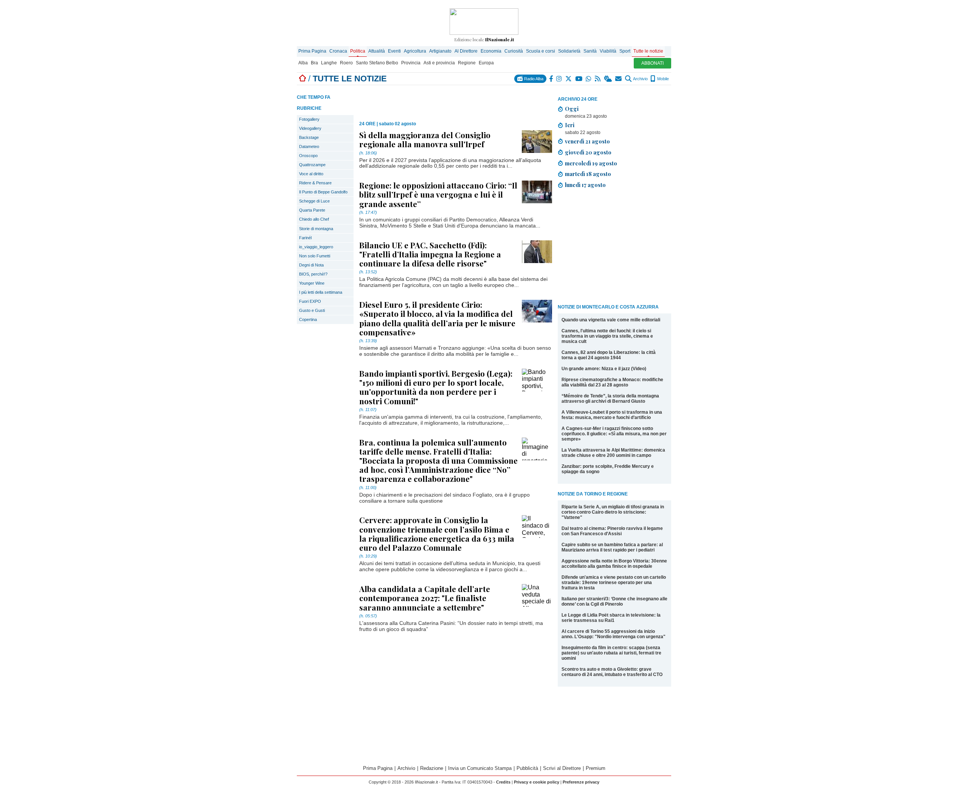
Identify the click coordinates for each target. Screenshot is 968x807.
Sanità (590, 51)
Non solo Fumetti (314, 256)
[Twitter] (568, 78)
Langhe (329, 62)
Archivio (640, 78)
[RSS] (598, 78)
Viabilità (608, 51)
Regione (467, 62)
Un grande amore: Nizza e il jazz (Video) (604, 368)
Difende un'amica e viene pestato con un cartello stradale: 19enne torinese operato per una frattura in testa (614, 582)
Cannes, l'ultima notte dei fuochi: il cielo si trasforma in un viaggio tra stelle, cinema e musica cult (607, 336)
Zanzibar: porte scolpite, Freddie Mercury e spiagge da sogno (608, 469)
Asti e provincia (439, 62)
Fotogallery (309, 119)
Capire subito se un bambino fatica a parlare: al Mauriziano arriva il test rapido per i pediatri (612, 547)
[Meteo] (608, 78)
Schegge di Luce (314, 201)
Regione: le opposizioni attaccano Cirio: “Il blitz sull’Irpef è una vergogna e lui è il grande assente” (438, 194)
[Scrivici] (618, 78)
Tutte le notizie (648, 51)
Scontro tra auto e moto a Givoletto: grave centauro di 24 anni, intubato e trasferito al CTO (612, 672)
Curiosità (513, 51)
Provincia (410, 62)
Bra (314, 62)
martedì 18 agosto (588, 174)
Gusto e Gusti (312, 310)
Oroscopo (308, 155)
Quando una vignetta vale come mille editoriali (611, 319)
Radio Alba (533, 78)
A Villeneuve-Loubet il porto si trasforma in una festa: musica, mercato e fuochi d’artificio (612, 415)
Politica (357, 51)
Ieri (569, 125)
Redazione (431, 768)
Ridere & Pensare (315, 183)
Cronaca (338, 51)
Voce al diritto (311, 173)
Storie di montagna (316, 228)
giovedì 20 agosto (588, 152)
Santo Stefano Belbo (377, 62)
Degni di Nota (311, 265)
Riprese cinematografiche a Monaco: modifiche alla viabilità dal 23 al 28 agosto (612, 382)
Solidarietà (569, 51)
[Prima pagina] (302, 78)
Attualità (376, 51)
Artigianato (440, 51)
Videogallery (310, 128)
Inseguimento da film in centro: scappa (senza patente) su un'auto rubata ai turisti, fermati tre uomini (611, 653)
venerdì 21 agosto (587, 141)
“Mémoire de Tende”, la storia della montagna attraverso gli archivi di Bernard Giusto (610, 398)
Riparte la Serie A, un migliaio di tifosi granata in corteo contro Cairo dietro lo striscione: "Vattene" (613, 512)
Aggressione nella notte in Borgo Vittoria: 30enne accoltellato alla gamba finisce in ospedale (614, 563)
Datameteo (309, 146)
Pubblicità (527, 768)
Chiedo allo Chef (314, 219)
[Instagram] (559, 78)
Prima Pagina (312, 51)
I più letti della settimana (320, 292)
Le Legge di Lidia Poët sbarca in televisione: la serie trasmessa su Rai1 (611, 617)
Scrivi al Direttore (562, 768)
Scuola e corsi (540, 51)
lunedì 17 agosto (585, 185)
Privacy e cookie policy (536, 782)
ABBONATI (652, 63)
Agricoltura (415, 51)
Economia (491, 51)
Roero (346, 62)
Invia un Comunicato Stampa (480, 768)
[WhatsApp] (589, 78)
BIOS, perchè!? (313, 274)
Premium (595, 768)
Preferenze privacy (581, 782)
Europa (486, 62)
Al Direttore (466, 51)
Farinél (305, 237)
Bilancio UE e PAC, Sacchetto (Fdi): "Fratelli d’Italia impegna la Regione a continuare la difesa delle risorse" (430, 254)
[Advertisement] (614, 247)
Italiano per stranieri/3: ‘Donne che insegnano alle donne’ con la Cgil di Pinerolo (614, 601)
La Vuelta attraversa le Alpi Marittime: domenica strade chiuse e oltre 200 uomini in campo (613, 452)
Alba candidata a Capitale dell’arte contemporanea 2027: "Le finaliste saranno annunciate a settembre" (424, 597)
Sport (624, 51)
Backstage (309, 137)
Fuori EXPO (310, 301)
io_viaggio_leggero (316, 247)
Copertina (308, 319)
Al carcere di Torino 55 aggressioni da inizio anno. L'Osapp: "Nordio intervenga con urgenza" (614, 634)
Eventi (394, 51)
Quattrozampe (312, 164)
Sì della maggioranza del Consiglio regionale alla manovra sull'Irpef (424, 139)
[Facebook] (551, 78)
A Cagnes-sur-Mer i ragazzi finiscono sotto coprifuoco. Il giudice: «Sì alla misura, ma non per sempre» (614, 434)
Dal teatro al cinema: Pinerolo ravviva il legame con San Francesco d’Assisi (612, 531)
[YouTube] (579, 78)
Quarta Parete (312, 210)
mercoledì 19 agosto (591, 163)
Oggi (572, 108)
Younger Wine (311, 283)
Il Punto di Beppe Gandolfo (323, 192)
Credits (503, 782)
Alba (303, 62)
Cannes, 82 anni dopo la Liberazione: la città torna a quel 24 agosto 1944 (609, 355)
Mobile (662, 78)
